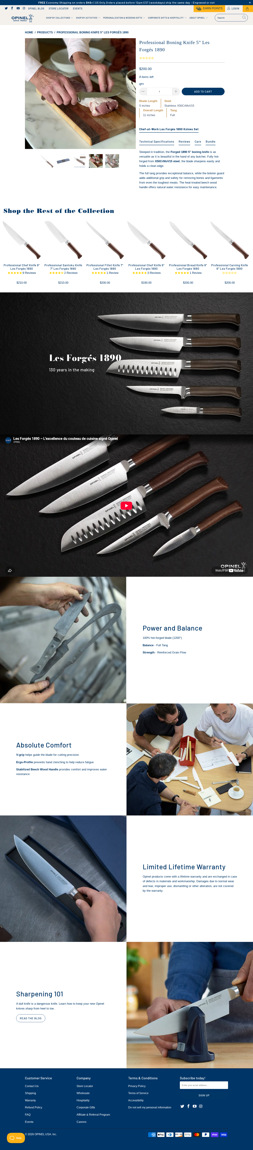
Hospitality (83, 1100)
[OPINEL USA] (21, 18)
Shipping (30, 1093)
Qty (141, 84)
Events (77, 8)
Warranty (30, 1100)
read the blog (31, 1018)
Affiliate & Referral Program (93, 1114)
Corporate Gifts (86, 1107)
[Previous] (31, 93)
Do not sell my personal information (149, 1107)
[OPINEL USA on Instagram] (24, 8)
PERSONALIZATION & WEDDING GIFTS (123, 18)
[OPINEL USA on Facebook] (12, 8)
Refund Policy (33, 1107)
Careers (81, 1121)
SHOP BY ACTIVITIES (87, 18)
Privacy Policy (137, 1086)
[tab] (169, 128)
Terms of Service (138, 1093)
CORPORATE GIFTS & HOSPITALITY (166, 18)
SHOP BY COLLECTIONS (58, 18)
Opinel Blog (36, 8)
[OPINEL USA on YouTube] (18, 8)
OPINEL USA (43, 1134)
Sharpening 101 (39, 994)
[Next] (130, 93)
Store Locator (59, 8)
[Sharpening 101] (189, 1005)
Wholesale (83, 1093)
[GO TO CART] (248, 8)
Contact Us (32, 1086)
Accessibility (136, 1100)
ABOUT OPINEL (197, 18)
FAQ (27, 1114)
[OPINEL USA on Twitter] (6, 8)
